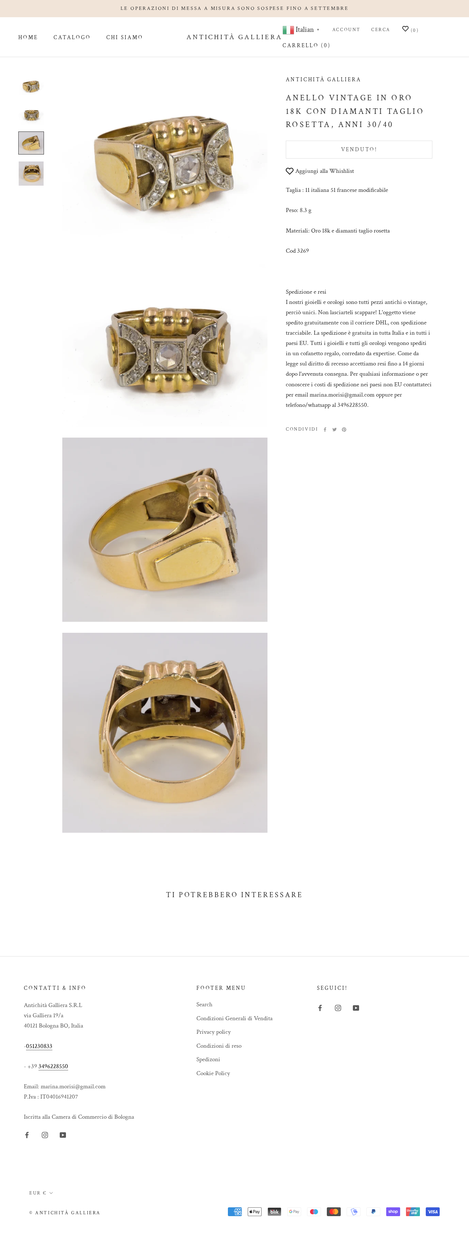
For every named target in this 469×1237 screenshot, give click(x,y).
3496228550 (53, 1066)
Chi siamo (124, 37)
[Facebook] (325, 429)
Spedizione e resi (306, 292)
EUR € (38, 1193)
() (414, 30)
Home (28, 37)
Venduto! (359, 149)
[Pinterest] (344, 429)
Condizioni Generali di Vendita (234, 1018)
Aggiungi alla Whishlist (324, 171)
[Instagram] (45, 1134)
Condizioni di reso (218, 1046)
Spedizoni (208, 1059)
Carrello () (306, 45)
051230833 (39, 1046)
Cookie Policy (213, 1073)
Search (204, 1004)
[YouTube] (63, 1134)
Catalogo (72, 37)
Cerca (381, 30)
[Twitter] (334, 429)
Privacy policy (213, 1032)
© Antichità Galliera (65, 1213)
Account (346, 30)
